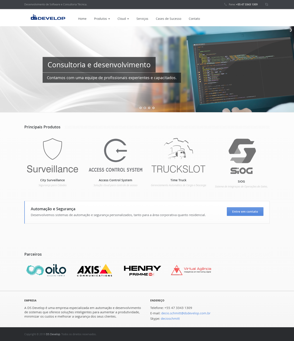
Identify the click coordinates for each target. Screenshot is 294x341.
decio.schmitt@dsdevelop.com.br (185, 313)
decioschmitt (170, 318)
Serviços (142, 19)
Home (82, 19)
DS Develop (53, 334)
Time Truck (178, 180)
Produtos (101, 19)
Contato (194, 19)
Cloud (122, 19)
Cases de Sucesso (168, 19)
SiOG (241, 181)
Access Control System (115, 180)
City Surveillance (52, 180)
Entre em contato (245, 211)
